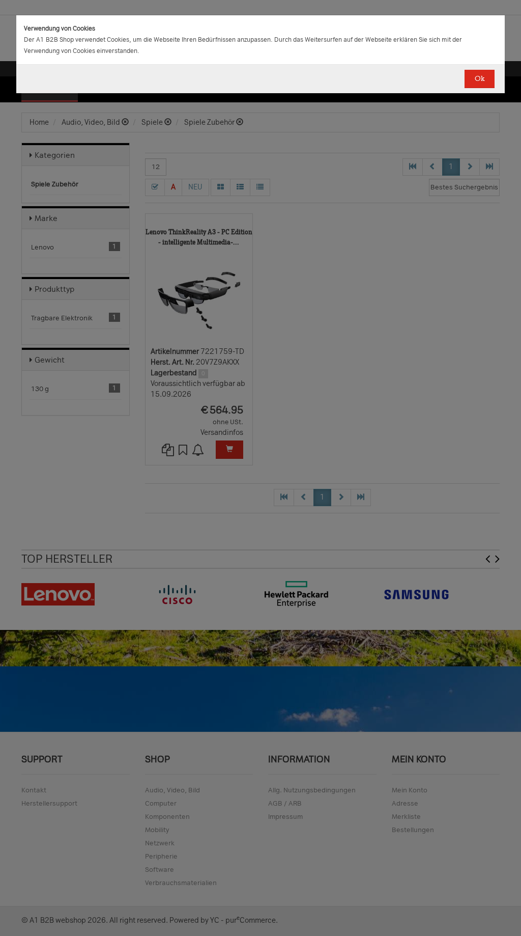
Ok (479, 78)
